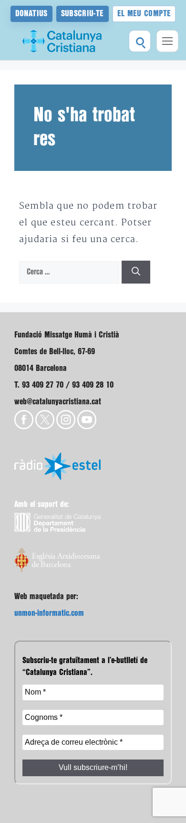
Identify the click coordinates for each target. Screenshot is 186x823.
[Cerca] (136, 272)
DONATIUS (31, 13)
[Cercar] (140, 41)
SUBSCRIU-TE (82, 13)
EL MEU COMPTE (144, 13)
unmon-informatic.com (49, 613)
